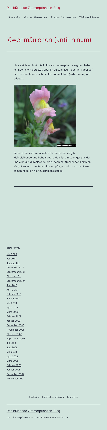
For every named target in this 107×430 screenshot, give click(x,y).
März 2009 (13, 312)
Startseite (14, 17)
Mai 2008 (12, 352)
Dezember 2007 (15, 374)
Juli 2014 (11, 258)
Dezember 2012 (15, 267)
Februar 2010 (14, 294)
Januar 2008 (13, 369)
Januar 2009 (13, 320)
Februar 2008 (14, 365)
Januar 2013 (13, 263)
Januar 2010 (13, 298)
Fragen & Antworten (63, 17)
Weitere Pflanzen (89, 17)
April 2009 (12, 307)
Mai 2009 (12, 303)
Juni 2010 (12, 285)
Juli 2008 (12, 343)
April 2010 (12, 289)
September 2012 (16, 272)
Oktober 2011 (14, 276)
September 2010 (16, 280)
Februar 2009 (14, 316)
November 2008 (16, 329)
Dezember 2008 (15, 325)
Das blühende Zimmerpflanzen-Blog (33, 8)
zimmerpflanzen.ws (35, 17)
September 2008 (16, 338)
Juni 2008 (12, 347)
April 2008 (12, 356)
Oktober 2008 (14, 334)
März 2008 (13, 360)
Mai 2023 (12, 254)
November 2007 (15, 378)
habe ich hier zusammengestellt (42, 170)
